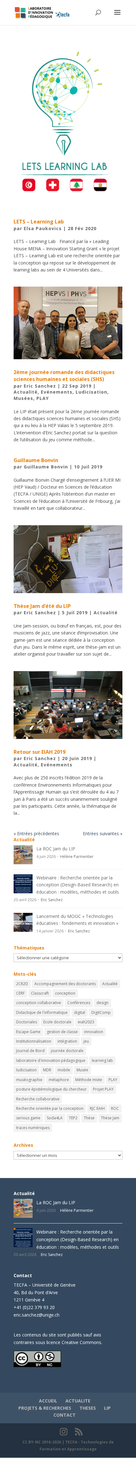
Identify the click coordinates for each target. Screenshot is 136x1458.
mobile (64, 1070)
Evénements (56, 392)
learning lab (102, 1060)
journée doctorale (67, 1050)
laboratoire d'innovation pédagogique (50, 1060)
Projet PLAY (103, 1089)
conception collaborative (38, 1002)
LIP (107, 1408)
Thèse (89, 1118)
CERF (20, 993)
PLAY (42, 398)
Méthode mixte (88, 1079)
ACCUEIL (48, 1401)
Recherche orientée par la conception (49, 1108)
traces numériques (33, 1127)
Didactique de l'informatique (42, 1012)
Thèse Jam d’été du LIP (42, 606)
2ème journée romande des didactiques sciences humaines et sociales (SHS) (64, 376)
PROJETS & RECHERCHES (44, 1408)
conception (65, 993)
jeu (86, 1041)
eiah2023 (86, 1022)
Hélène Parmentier (77, 856)
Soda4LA (55, 1118)
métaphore (59, 1079)
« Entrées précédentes (36, 833)
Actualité (26, 392)
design (102, 1002)
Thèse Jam (110, 1118)
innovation (93, 1031)
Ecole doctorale (57, 1022)
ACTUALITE (77, 1401)
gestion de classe (62, 1031)
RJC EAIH (97, 1108)
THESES (87, 1408)
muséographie (29, 1079)
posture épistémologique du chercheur (51, 1089)
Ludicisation (91, 392)
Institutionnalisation (33, 1041)
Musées (23, 398)
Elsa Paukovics (43, 228)
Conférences (78, 1002)
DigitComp (101, 1012)
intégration (67, 1041)
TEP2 (73, 1118)
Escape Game (28, 1031)
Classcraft (40, 993)
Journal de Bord (30, 1050)
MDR (47, 1070)
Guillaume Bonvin (36, 460)
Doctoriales (26, 1022)
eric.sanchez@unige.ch (36, 1315)
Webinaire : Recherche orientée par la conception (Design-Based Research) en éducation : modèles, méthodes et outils (77, 885)
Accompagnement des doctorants (65, 983)
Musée (82, 1070)
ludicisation (26, 1070)
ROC (115, 1108)
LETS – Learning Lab (39, 221)
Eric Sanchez (40, 386)
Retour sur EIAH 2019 (39, 751)
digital (79, 1012)
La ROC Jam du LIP (55, 849)
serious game (28, 1118)
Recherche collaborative (37, 1099)
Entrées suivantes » (102, 833)
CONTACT (64, 1415)
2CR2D (22, 983)
